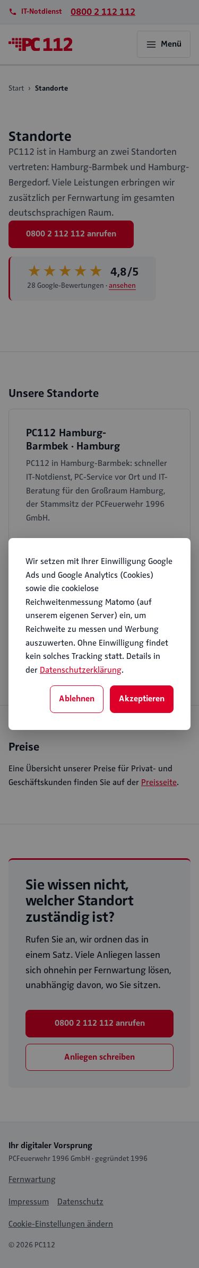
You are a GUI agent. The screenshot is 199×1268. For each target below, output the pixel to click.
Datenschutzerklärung (81, 670)
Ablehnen (76, 698)
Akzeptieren (142, 698)
